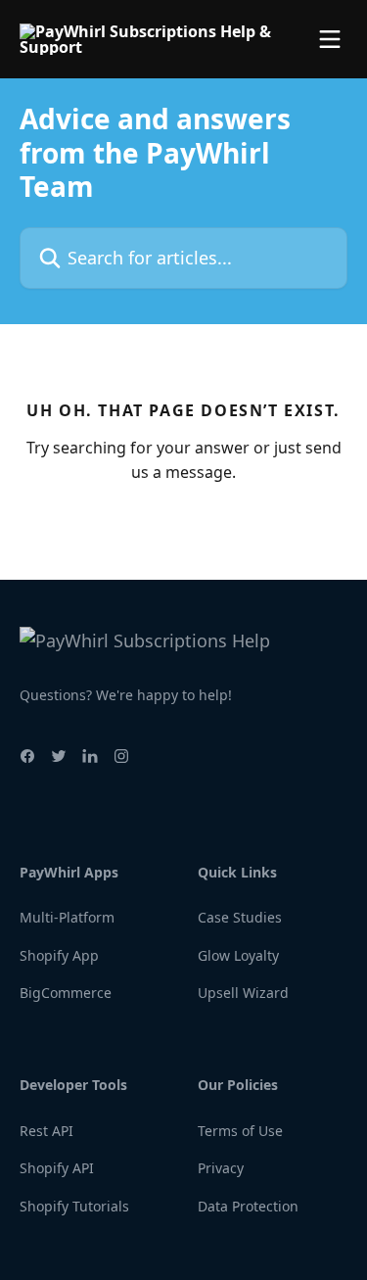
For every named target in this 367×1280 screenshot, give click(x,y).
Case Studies (240, 917)
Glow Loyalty (238, 955)
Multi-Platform (67, 917)
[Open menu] (329, 39)
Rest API (46, 1130)
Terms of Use (240, 1130)
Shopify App (59, 955)
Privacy (221, 1168)
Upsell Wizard (243, 992)
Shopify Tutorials (74, 1206)
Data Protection (248, 1206)
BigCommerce (66, 992)
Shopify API (57, 1168)
